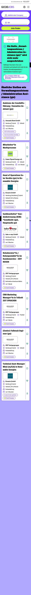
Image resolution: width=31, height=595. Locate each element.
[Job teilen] (27, 120)
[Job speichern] (27, 108)
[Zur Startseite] (7, 7)
